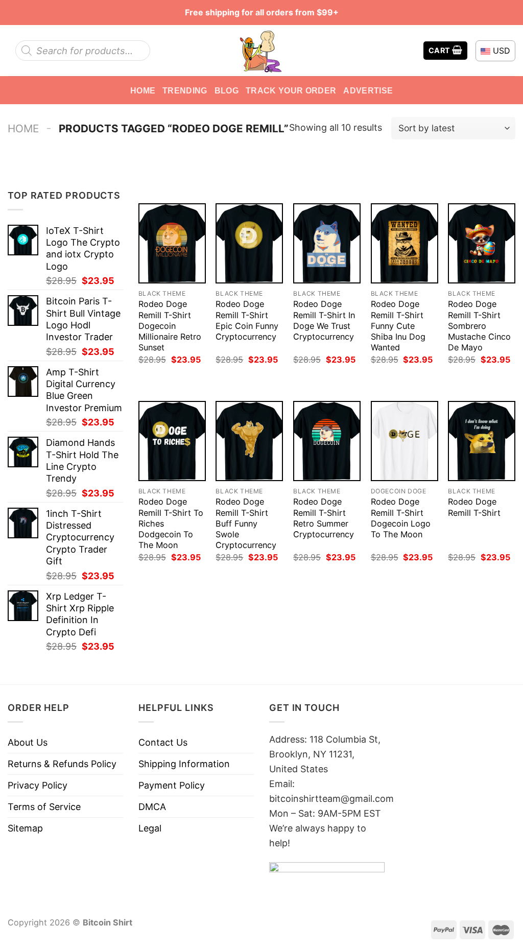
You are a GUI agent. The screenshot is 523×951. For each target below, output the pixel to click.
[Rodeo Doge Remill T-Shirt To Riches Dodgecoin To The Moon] (172, 441)
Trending (184, 90)
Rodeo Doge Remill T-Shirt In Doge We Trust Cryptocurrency (324, 320)
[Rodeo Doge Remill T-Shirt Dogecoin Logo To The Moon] (404, 441)
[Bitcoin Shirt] (261, 50)
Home (142, 90)
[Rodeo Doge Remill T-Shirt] (481, 441)
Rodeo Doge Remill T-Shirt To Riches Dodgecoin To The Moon (170, 523)
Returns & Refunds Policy (62, 763)
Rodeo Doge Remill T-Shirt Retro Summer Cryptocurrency (323, 517)
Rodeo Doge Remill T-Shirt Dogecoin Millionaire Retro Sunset (169, 325)
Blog (227, 90)
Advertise (368, 90)
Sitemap (25, 828)
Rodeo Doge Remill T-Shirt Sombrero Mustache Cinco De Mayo (479, 325)
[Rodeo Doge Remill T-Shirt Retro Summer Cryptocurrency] (327, 441)
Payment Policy (171, 785)
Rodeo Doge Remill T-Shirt (474, 506)
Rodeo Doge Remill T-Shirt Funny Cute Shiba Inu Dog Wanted (398, 325)
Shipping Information (184, 763)
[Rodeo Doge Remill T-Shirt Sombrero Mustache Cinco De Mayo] (481, 243)
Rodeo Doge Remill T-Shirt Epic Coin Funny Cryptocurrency (247, 320)
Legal (149, 828)
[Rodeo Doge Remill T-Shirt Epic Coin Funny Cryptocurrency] (249, 243)
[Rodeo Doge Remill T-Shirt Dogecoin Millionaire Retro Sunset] (172, 243)
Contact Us (162, 742)
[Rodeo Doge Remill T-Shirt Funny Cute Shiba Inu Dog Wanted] (404, 243)
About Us (27, 742)
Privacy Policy (37, 785)
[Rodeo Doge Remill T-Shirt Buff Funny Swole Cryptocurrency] (249, 441)
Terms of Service (44, 806)
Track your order (291, 90)
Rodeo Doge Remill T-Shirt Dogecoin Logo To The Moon (401, 517)
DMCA (152, 806)
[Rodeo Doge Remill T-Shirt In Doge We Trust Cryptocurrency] (327, 243)
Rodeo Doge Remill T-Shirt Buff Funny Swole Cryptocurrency (246, 523)
